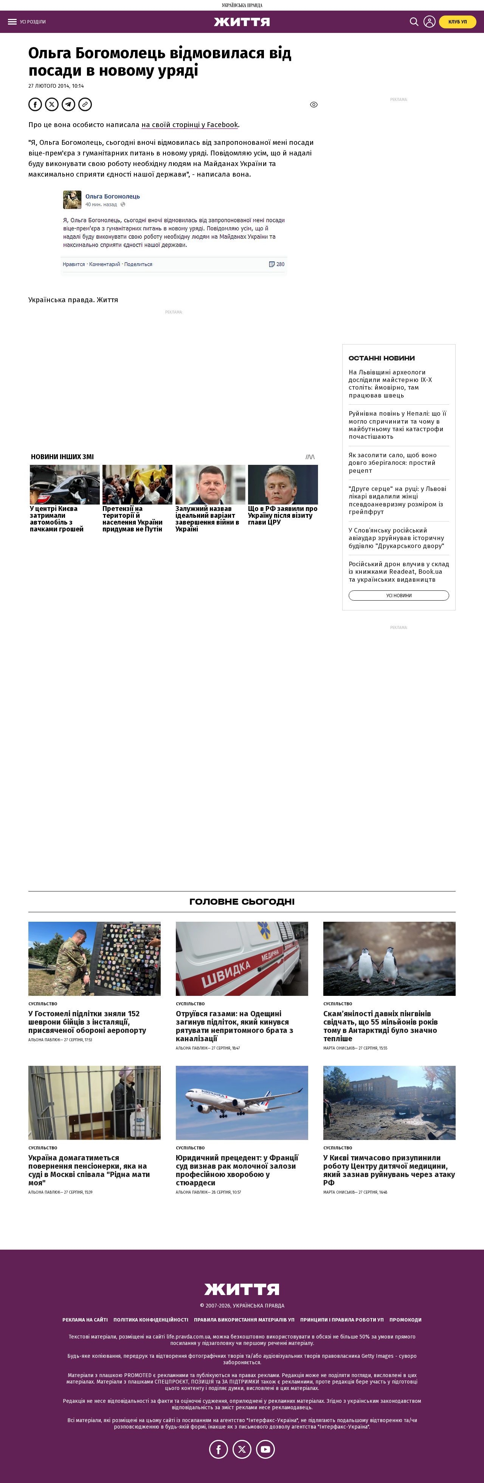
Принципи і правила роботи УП (342, 1320)
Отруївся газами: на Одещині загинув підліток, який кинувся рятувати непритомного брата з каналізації (234, 1026)
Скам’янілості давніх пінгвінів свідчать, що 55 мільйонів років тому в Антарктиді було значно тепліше (380, 1026)
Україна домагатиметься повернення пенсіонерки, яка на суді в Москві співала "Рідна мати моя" (89, 1170)
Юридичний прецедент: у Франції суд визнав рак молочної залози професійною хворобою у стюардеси (237, 1170)
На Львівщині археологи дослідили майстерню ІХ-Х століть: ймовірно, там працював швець (390, 383)
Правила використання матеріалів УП (244, 1320)
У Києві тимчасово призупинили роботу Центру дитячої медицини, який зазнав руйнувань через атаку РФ (389, 1170)
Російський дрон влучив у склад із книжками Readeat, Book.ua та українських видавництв (399, 572)
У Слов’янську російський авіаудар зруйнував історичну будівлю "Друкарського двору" (396, 538)
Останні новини (382, 358)
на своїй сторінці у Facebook (189, 124)
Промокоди (405, 1320)
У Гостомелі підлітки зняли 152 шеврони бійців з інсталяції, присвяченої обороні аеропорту (87, 1022)
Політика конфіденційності (150, 1320)
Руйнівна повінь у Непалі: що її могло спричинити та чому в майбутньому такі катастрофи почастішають (397, 425)
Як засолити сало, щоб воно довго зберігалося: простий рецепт (393, 463)
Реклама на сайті (85, 1320)
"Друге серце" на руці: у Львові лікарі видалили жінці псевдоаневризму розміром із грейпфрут (397, 500)
